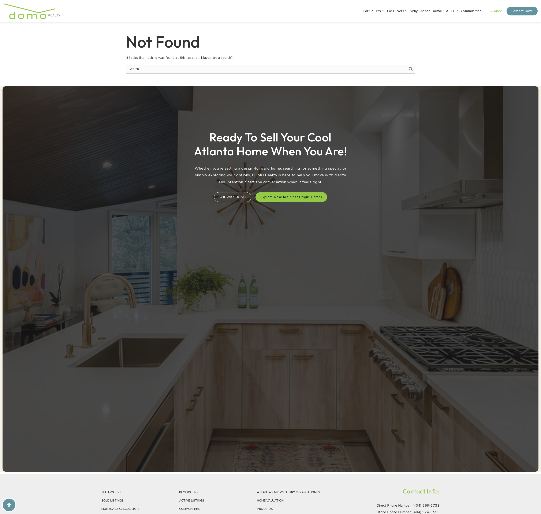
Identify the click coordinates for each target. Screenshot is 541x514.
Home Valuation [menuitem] (270, 501)
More (497, 11)
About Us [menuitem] (265, 509)
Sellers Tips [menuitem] (111, 492)
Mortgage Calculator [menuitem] (120, 509)
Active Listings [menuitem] (191, 501)
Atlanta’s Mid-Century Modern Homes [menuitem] (288, 492)
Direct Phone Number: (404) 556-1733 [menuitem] (408, 505)
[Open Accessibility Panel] (9, 505)
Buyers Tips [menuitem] (189, 492)
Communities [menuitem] (471, 11)
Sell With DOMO (232, 197)
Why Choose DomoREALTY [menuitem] (433, 11)
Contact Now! (522, 11)
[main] (270, 53)
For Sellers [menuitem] (372, 11)
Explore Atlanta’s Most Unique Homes (291, 197)
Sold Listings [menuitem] (112, 501)
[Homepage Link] (31, 10)
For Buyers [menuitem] (396, 11)
